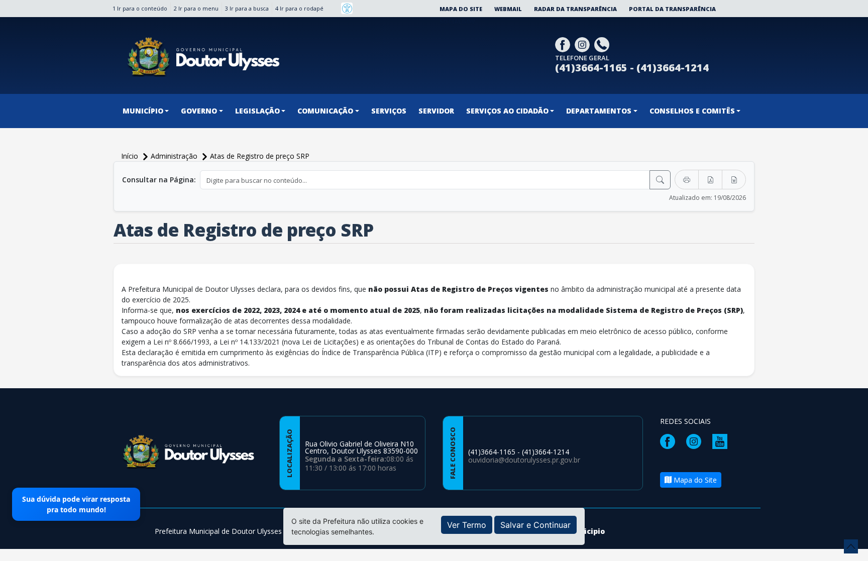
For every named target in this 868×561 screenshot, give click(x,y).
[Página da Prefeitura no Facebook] (564, 44)
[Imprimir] (687, 179)
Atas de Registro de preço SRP (259, 156)
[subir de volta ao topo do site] (851, 546)
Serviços (388, 111)
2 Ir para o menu (196, 8)
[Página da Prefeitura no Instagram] (583, 44)
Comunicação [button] (325, 111)
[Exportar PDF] (710, 179)
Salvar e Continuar (535, 525)
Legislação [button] (257, 111)
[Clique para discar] (603, 44)
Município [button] (143, 111)
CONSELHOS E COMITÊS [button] (692, 111)
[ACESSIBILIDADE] (347, 8)
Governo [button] (199, 111)
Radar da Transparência (575, 9)
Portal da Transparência (672, 9)
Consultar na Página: (159, 179)
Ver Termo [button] (466, 525)
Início (130, 156)
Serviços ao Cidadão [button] (507, 111)
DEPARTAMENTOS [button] (598, 111)
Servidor (436, 111)
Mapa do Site (461, 9)
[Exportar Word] (734, 179)
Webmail (508, 9)
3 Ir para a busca (247, 8)
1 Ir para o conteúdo (140, 8)
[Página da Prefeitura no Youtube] (722, 440)
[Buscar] (660, 179)
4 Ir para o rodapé (299, 8)
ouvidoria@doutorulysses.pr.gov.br (524, 460)
